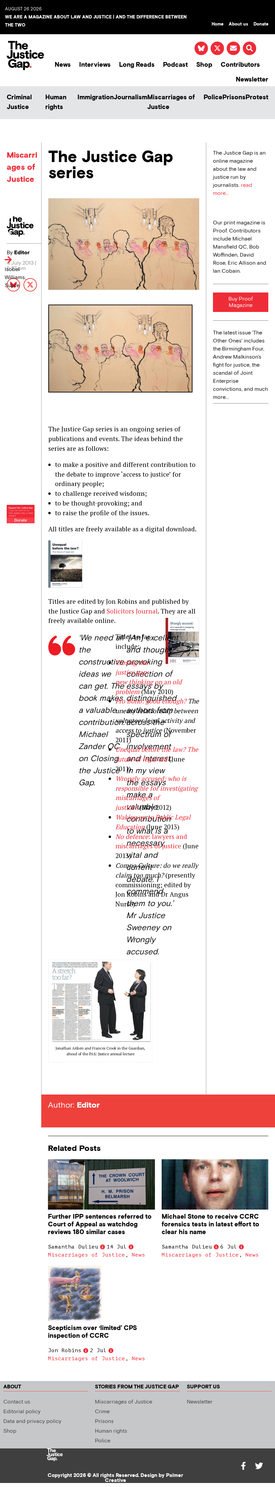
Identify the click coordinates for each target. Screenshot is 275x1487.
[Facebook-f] (243, 1466)
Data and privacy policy (32, 1421)
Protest (256, 97)
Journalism (130, 97)
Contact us (16, 1401)
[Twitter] (259, 1466)
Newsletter (252, 79)
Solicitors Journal (132, 611)
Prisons (233, 97)
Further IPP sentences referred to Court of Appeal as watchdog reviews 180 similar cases (100, 1224)
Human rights (55, 102)
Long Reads (137, 65)
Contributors (240, 65)
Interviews (95, 65)
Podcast (175, 65)
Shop (204, 65)
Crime (102, 1411)
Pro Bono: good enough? (150, 701)
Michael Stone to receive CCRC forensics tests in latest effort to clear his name (210, 1224)
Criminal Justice (19, 102)
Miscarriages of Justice (171, 102)
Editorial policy (22, 1411)
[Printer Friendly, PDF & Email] (53, 1082)
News (63, 65)
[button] (249, 48)
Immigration (95, 97)
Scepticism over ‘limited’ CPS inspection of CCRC (92, 1332)
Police (213, 97)
